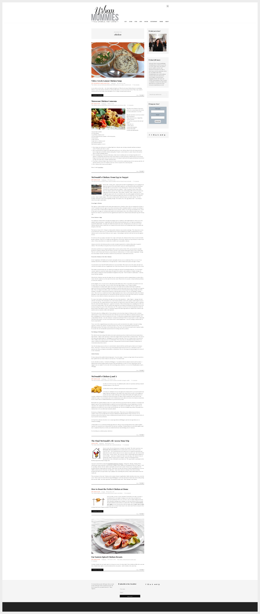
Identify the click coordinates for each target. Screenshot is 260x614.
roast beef (127, 84)
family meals (103, 83)
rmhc (111, 444)
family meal (99, 493)
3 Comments (131, 105)
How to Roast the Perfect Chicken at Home (109, 489)
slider (125, 105)
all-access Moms (101, 181)
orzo (120, 84)
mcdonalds (129, 181)
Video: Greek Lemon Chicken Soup (106, 81)
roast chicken (119, 493)
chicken (95, 84)
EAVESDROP (153, 21)
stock (130, 84)
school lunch (114, 105)
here (94, 366)
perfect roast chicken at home (108, 493)
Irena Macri (100, 167)
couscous (99, 84)
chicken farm (106, 380)
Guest (104, 491)
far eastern (131, 559)
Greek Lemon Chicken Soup (106, 84)
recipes (115, 493)
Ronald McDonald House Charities (115, 463)
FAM (136, 21)
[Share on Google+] (143, 95)
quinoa (123, 84)
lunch (106, 105)
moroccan (110, 105)
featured (103, 105)
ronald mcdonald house (116, 444)
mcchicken (115, 380)
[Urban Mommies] (104, 22)
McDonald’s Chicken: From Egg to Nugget (109, 177)
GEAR (130, 21)
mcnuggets (124, 380)
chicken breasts (126, 559)
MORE (161, 21)
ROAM (146, 21)
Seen (108, 83)
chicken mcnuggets (112, 181)
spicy (135, 559)
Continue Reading (97, 95)
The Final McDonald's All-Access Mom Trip (110, 441)
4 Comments (134, 380)
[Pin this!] (142, 95)
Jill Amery (114, 83)
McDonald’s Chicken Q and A (104, 376)
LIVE (140, 21)
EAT (126, 21)
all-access (96, 181)
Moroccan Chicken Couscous (104, 101)
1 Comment (95, 560)
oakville (128, 380)
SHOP (167, 21)
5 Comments (136, 181)
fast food (118, 181)
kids (101, 444)
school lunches (120, 105)
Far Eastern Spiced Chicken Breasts (106, 557)
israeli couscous (116, 84)
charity (93, 443)
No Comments (136, 84)
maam (125, 181)
